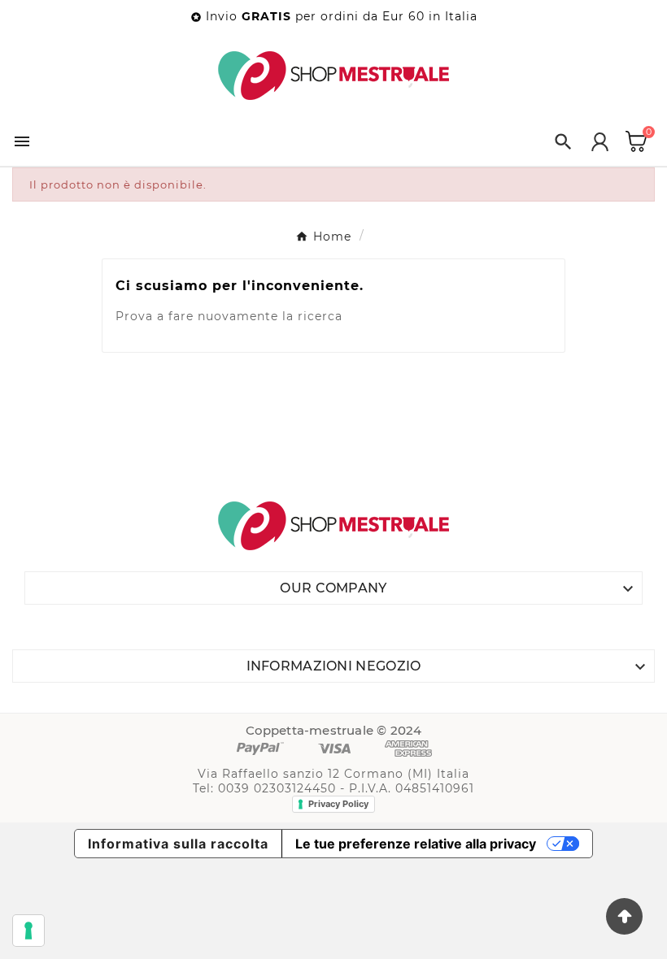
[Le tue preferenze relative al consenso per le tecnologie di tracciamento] (28, 930)
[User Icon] (600, 141)
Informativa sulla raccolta (178, 843)
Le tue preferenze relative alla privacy (415, 843)
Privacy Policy (338, 803)
